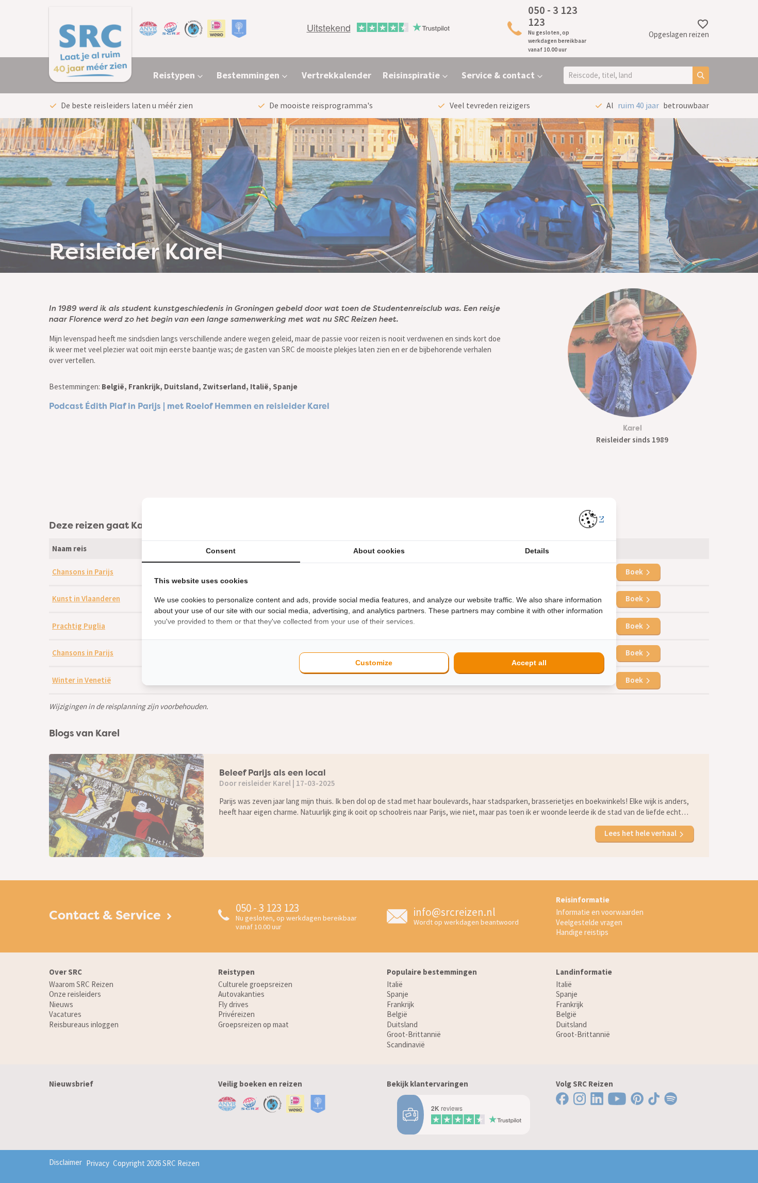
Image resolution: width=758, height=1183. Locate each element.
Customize (373, 663)
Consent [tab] (221, 551)
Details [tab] (537, 551)
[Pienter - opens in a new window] (591, 519)
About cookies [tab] (379, 551)
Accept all (529, 663)
